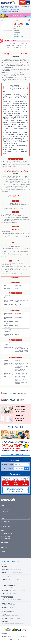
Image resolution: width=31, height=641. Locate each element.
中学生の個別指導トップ (7, 521)
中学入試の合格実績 (20, 406)
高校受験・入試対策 (6, 523)
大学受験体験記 (19, 421)
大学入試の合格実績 (20, 412)
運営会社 (4, 633)
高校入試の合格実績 (20, 409)
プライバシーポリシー (21, 636)
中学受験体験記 (19, 415)
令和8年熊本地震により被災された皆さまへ (14, 12)
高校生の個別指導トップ (7, 533)
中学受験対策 (5, 511)
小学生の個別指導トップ (7, 509)
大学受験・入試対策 (6, 536)
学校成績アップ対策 (6, 514)
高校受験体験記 (19, 418)
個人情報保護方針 (5, 636)
